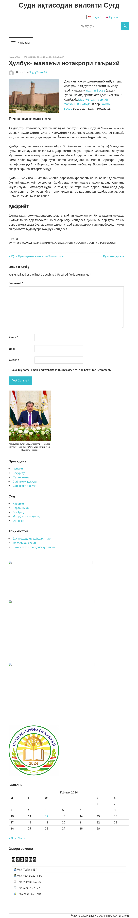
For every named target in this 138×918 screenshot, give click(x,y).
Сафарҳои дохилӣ (25, 481)
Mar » (21, 838)
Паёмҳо (18, 468)
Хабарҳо (18, 503)
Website (14, 360)
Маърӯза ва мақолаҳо (27, 516)
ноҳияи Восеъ (95, 90)
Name (13, 337)
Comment (16, 283)
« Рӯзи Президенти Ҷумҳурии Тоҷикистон (36, 256)
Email (13, 349)
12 (46, 816)
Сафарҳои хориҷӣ (24, 486)
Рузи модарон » (113, 256)
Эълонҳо (18, 521)
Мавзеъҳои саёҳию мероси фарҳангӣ (44, 56)
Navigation (24, 42)
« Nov (12, 838)
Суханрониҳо (21, 477)
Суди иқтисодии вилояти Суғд (69, 5)
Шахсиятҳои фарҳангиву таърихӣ (35, 547)
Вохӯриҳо (19, 473)
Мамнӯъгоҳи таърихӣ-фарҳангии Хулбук (86, 101)
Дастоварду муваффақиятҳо (31, 538)
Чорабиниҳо (21, 508)
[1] (51, 195)
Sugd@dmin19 (38, 72)
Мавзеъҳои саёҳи (24, 543)
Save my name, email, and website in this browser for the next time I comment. (61, 370)
